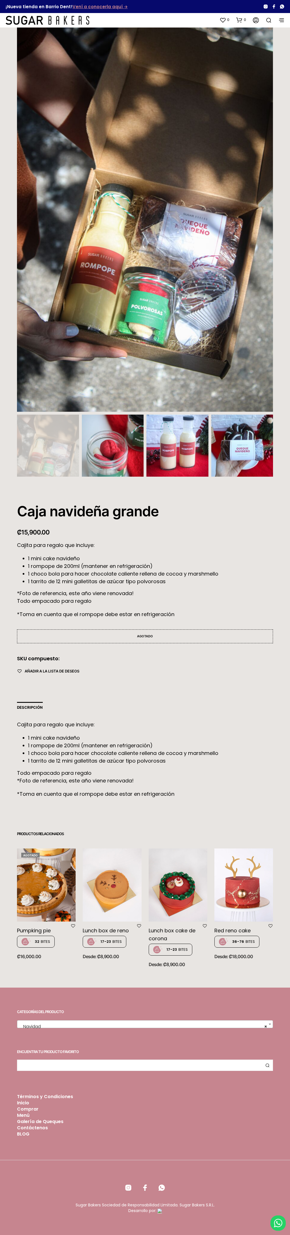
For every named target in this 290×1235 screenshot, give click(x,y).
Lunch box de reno (106, 930)
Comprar (28, 1109)
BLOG (23, 1134)
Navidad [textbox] (143, 1026)
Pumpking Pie (34, 930)
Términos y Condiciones (45, 1096)
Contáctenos (32, 1127)
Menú (23, 1115)
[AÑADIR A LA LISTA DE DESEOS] (73, 926)
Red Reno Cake (232, 930)
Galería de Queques (40, 1121)
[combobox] (145, 1024)
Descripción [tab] (30, 707)
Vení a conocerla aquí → (100, 7)
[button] (224, 20)
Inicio (23, 1103)
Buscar (267, 1065)
